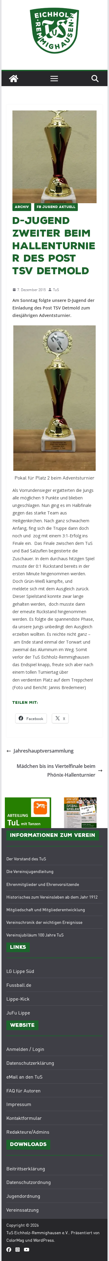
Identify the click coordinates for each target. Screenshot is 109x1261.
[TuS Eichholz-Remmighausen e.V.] (13, 78)
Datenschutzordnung (28, 1181)
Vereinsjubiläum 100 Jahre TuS (35, 935)
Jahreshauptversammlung (44, 750)
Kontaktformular (24, 1117)
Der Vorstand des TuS (26, 859)
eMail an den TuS (24, 1076)
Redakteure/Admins (27, 1131)
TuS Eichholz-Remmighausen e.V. (37, 1232)
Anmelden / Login (25, 1048)
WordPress (43, 1240)
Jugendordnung (23, 1195)
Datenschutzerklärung (30, 1062)
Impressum (18, 1103)
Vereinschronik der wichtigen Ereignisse (44, 922)
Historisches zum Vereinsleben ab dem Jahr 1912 (51, 897)
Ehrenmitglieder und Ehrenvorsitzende (42, 884)
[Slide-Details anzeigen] (81, 812)
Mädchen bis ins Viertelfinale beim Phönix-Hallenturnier (56, 770)
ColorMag (15, 1240)
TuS (56, 289)
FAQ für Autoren (23, 1090)
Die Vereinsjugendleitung (30, 871)
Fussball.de (18, 984)
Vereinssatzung (22, 1209)
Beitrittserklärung (25, 1168)
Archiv (22, 207)
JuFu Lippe (18, 1012)
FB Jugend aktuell (56, 207)
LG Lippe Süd (20, 970)
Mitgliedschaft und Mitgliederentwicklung (45, 909)
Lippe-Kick (18, 998)
